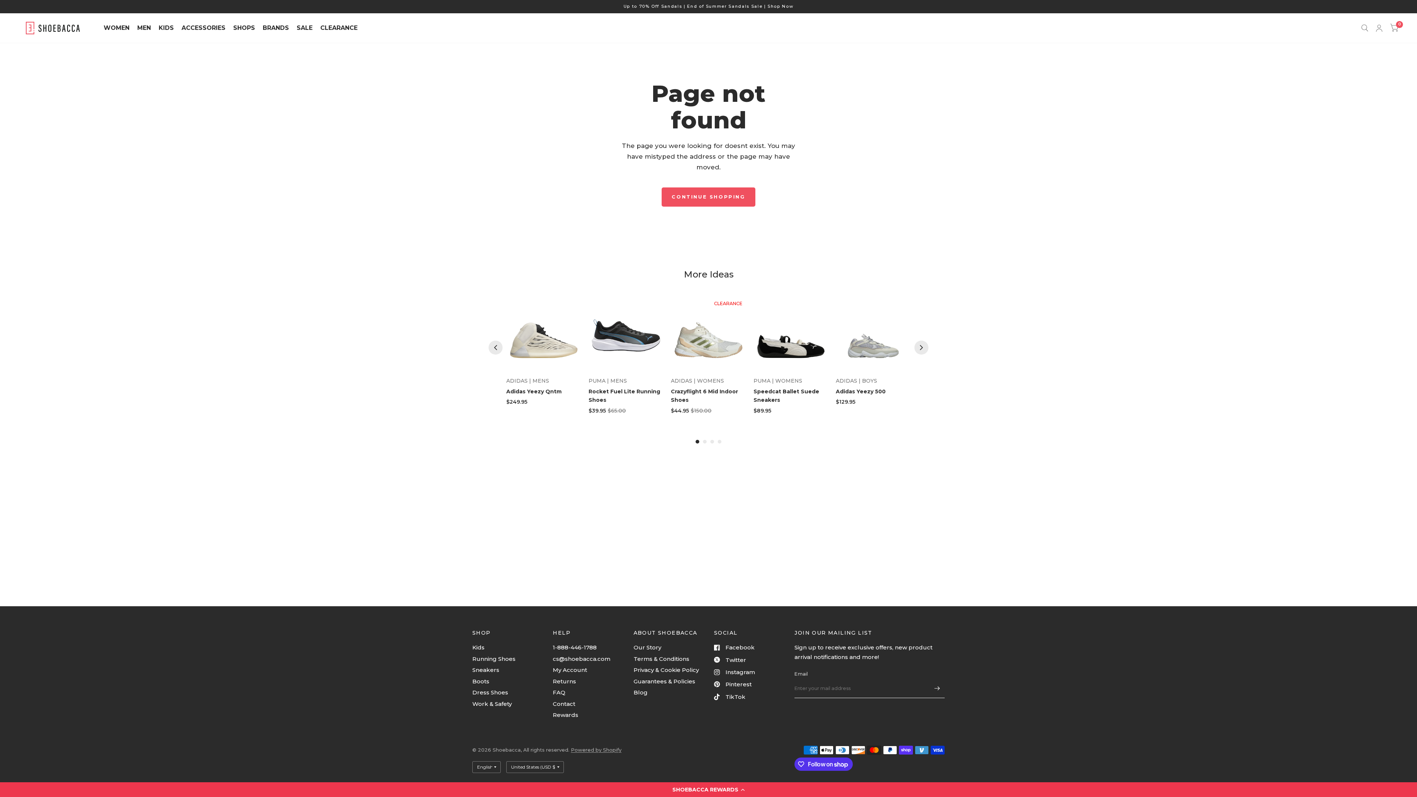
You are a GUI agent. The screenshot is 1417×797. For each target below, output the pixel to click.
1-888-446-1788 (575, 647)
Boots (480, 681)
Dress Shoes (490, 692)
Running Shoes (494, 658)
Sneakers (485, 669)
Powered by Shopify (596, 750)
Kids (478, 647)
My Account (570, 669)
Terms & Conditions (661, 658)
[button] (708, 789)
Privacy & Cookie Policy (666, 669)
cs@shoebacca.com (581, 658)
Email (801, 674)
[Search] (1365, 28)
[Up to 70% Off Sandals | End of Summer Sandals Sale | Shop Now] (709, 6)
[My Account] (1379, 28)
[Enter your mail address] (937, 688)
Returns (564, 681)
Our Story (647, 647)
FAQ (559, 692)
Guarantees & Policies (664, 681)
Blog (641, 692)
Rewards (565, 714)
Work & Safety (492, 703)
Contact (564, 703)
